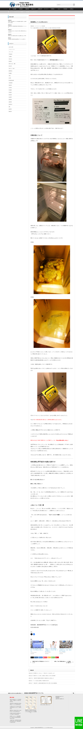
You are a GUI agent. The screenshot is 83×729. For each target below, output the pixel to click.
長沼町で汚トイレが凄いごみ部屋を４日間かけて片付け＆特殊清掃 (44, 675)
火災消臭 (10, 87)
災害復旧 (10, 92)
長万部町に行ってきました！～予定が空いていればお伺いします (44, 673)
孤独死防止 (10, 70)
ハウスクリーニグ (39, 26)
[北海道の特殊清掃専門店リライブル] (21, 2)
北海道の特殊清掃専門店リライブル (40, 727)
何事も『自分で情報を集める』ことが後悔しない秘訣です (62, 662)
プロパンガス (11, 51)
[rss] (73, 693)
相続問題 (10, 99)
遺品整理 (10, 109)
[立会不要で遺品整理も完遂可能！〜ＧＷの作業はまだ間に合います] (37, 644)
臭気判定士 (10, 104)
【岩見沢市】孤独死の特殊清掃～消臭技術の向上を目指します (43, 678)
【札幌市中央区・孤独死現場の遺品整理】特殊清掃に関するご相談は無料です (15, 721)
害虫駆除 (10, 73)
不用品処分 (10, 54)
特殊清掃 (43, 26)
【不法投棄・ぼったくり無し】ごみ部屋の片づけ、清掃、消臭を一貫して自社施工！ (65, 650)
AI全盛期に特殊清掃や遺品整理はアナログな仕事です (17, 39)
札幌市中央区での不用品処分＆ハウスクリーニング (40, 662)
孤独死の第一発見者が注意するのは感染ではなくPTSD (17, 35)
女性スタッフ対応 (12, 68)
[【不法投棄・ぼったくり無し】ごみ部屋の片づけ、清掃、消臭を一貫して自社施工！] (66, 644)
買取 (9, 106)
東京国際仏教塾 (11, 80)
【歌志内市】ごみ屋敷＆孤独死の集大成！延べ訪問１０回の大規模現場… (45, 683)
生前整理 (10, 97)
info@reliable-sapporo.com (59, 696)
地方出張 (10, 66)
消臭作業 (10, 85)
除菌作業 (10, 111)
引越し (10, 75)
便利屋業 (10, 61)
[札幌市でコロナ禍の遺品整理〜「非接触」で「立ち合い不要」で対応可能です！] (51, 644)
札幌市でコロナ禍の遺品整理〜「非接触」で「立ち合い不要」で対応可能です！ (51, 650)
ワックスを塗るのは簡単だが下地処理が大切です (41, 680)
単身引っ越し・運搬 (12, 63)
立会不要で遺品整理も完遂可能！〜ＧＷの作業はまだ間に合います (37, 650)
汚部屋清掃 (10, 82)
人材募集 (10, 56)
